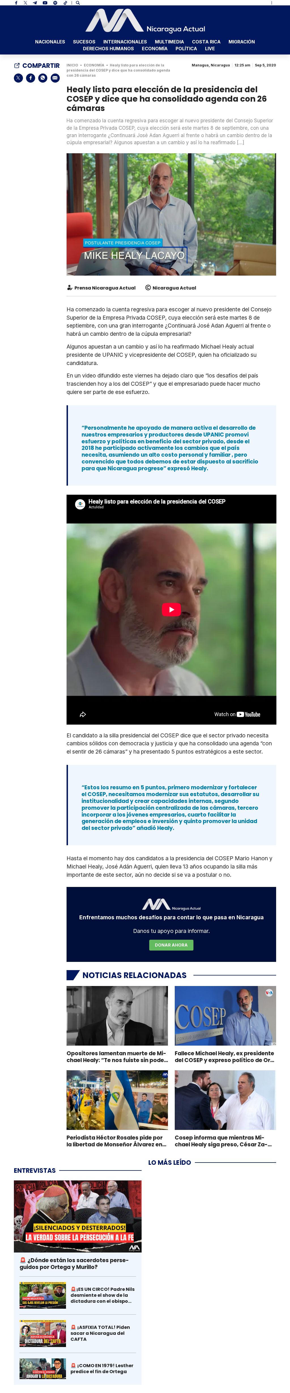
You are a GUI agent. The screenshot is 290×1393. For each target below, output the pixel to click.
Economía (155, 48)
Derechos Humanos (108, 48)
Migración (242, 42)
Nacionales (50, 42)
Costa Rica (206, 42)
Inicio (72, 65)
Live (210, 48)
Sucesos (84, 42)
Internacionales (125, 42)
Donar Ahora (171, 945)
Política (186, 48)
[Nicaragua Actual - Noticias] (145, 21)
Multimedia (169, 42)
